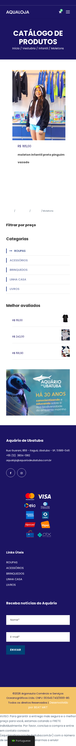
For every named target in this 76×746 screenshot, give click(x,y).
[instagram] (21, 472)
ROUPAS (20, 251)
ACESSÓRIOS (19, 260)
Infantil (43, 48)
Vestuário (29, 48)
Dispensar (66, 740)
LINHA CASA (18, 279)
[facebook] (10, 472)
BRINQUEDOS (19, 270)
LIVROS (14, 289)
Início (16, 48)
